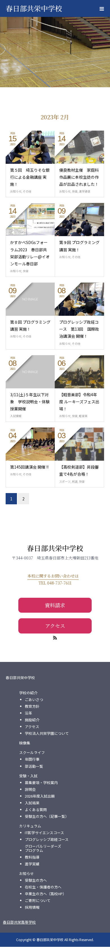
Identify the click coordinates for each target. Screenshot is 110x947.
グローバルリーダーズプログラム (43, 848)
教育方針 (32, 706)
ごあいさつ (34, 700)
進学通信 (84, 191)
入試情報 (15, 416)
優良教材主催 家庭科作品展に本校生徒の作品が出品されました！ (79, 177)
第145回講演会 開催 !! (29, 467)
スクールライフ (32, 753)
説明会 (30, 789)
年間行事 (32, 759)
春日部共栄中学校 (34, 8)
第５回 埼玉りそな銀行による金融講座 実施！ (30, 177)
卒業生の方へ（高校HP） (45, 894)
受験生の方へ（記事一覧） (47, 816)
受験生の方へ (36, 880)
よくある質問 (36, 810)
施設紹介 (32, 720)
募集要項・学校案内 (41, 783)
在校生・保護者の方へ (43, 887)
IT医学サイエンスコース (44, 833)
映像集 (24, 743)
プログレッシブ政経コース (47, 839)
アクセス (55, 625)
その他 (27, 191)
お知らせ (15, 191)
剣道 (75, 481)
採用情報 (32, 907)
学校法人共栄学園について (47, 733)
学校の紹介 (28, 693)
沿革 (28, 713)
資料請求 (55, 605)
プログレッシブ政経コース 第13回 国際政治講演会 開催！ (79, 329)
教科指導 (32, 857)
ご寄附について (37, 901)
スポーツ (65, 481)
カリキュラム (30, 826)
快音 (75, 191)
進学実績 (32, 864)
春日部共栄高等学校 (19, 922)
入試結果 (32, 803)
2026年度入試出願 (40, 796)
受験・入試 (28, 776)
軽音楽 (83, 416)
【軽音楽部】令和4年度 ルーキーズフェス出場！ (79, 401)
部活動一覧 (34, 766)
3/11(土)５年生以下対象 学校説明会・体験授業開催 (30, 401)
